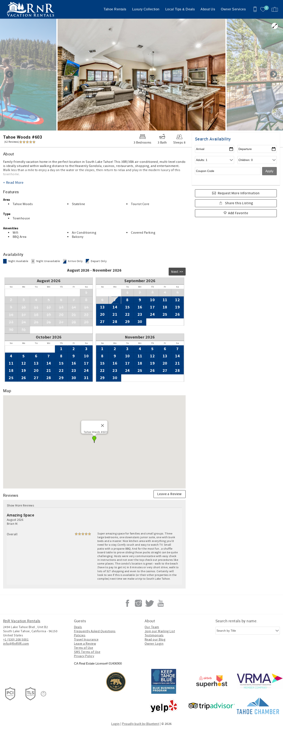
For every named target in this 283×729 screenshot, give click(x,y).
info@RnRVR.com (16, 644)
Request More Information (239, 193)
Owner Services (233, 9)
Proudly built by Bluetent (140, 724)
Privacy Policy (84, 656)
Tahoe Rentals (115, 9)
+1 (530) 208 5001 (16, 639)
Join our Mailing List (160, 631)
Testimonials (154, 635)
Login (115, 724)
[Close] (103, 425)
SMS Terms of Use (87, 652)
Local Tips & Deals (180, 9)
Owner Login (154, 644)
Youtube (160, 603)
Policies (80, 635)
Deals (78, 627)
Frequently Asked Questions (95, 631)
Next (274, 74)
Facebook (127, 603)
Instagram (138, 603)
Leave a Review (169, 494)
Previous (9, 74)
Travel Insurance (86, 639)
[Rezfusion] (43, 693)
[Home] (31, 9)
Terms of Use (83, 648)
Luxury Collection (146, 9)
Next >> (177, 272)
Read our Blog (155, 639)
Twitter (149, 603)
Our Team (152, 627)
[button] (94, 439)
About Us (208, 9)
